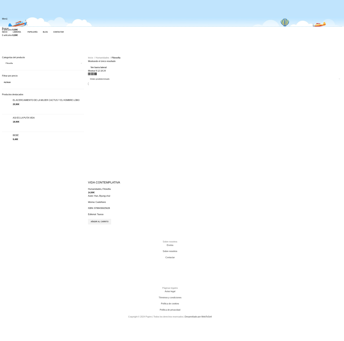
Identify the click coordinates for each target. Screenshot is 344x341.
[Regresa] (5, 44)
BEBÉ (16, 135)
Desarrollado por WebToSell (198, 317)
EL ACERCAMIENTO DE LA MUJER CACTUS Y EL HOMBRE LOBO (46, 100)
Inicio (91, 58)
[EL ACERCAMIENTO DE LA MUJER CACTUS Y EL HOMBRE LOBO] (6, 105)
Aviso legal (170, 291)
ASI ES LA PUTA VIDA (24, 118)
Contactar (170, 257)
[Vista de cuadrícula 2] (89, 74)
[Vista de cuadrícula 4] (95, 74)
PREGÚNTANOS (10, 55)
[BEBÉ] (6, 138)
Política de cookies (170, 303)
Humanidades (103, 58)
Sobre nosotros (170, 251)
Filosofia (107, 189)
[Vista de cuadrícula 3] (92, 74)
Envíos (170, 245)
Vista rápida (91, 228)
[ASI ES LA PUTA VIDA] (6, 123)
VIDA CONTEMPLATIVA (104, 182)
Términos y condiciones (170, 297)
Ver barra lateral (99, 67)
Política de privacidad (170, 310)
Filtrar (7, 82)
